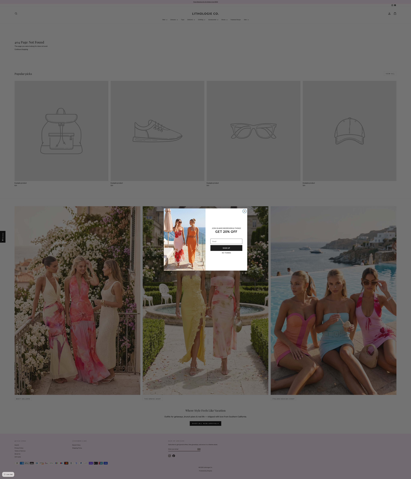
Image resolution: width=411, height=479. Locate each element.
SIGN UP (226, 248)
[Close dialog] (244, 211)
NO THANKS (226, 253)
